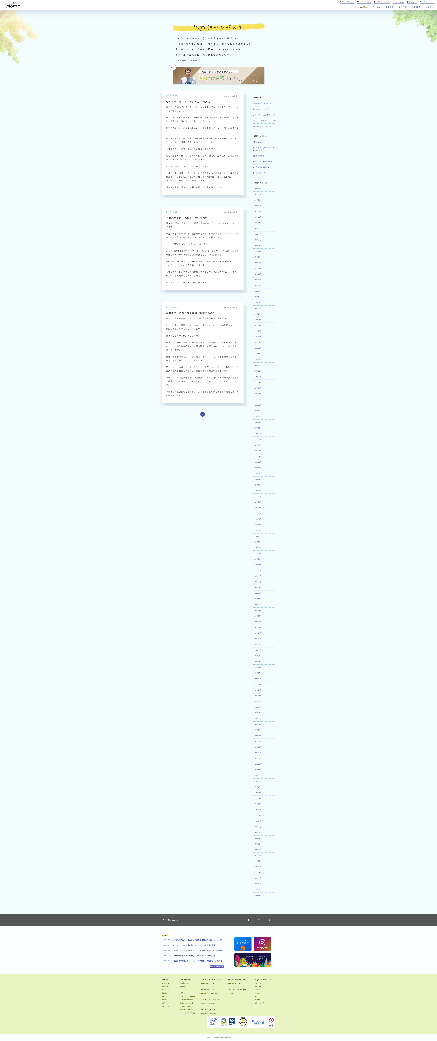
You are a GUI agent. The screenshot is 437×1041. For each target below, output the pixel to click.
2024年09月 (257, 320)
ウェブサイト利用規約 (186, 1009)
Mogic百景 (258, 986)
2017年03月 (257, 815)
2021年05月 (257, 548)
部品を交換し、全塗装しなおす (264, 103)
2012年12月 (257, 878)
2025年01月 (257, 297)
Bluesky (257, 999)
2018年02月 (257, 770)
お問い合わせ (165, 1006)
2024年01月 (257, 365)
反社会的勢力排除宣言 (186, 999)
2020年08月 (257, 599)
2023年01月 (257, 434)
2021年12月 (257, 508)
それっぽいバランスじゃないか (264, 126)
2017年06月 (257, 810)
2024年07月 (257, 331)
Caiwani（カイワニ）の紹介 (209, 1013)
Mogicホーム (165, 983)
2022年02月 (257, 496)
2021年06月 (257, 542)
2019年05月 (257, 684)
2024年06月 (257, 337)
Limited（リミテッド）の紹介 (209, 993)
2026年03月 (257, 217)
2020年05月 (257, 616)
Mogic (13, 5)
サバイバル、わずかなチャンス (264, 115)
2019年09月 (257, 662)
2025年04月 (257, 280)
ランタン (230, 993)
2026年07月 (257, 194)
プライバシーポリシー (186, 1006)
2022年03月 (257, 491)
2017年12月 (257, 781)
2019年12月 (257, 644)
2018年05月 (257, 753)
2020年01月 (257, 639)
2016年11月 (257, 827)
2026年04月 (257, 211)
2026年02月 (257, 223)
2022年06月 (257, 473)
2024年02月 (257, 359)
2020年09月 (257, 593)
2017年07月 (257, 804)
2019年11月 (257, 650)
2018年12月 (257, 713)
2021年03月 (257, 559)
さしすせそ (258, 983)
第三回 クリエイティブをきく (263, 161)
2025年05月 (257, 274)
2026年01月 (257, 228)
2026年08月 (257, 189)
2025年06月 (257, 268)
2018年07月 (257, 741)
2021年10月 (257, 519)
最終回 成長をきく (259, 142)
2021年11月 (257, 513)
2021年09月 (257, 525)
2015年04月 (257, 850)
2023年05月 (257, 411)
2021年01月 (257, 570)
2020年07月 (257, 605)
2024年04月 (257, 348)
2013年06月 (257, 867)
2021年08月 (257, 530)
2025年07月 (257, 263)
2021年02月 (257, 565)
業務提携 (389, 7)
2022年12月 (257, 439)
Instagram (258, 993)
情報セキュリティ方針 (186, 1003)
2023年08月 (257, 394)
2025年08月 (257, 257)
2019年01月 (257, 707)
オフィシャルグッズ (260, 1003)
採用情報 (403, 7)
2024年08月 (257, 325)
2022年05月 (257, 479)
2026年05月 (257, 206)
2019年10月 (257, 656)
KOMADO (183, 986)
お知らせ (429, 7)
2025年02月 (257, 291)
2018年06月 (257, 747)
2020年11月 (257, 582)
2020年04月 (257, 622)
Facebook (258, 989)
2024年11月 (257, 308)
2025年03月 (257, 285)
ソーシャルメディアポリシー (188, 1013)
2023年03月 (257, 422)
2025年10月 (257, 246)
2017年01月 (257, 821)
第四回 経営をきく (259, 156)
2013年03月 (257, 872)
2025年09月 (257, 251)
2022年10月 (257, 451)
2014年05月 (257, 861)
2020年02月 (257, 633)
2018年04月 (257, 758)
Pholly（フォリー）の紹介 (208, 1003)
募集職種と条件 (184, 983)
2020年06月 (257, 610)
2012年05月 (257, 884)
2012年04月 (257, 889)
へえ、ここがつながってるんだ (264, 120)
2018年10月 (257, 724)
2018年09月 (257, 730)
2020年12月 (257, 576)
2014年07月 (257, 855)
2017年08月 (257, 798)
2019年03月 (257, 696)
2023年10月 (257, 382)
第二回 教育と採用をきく (262, 167)
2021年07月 (257, 536)
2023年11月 (257, 377)
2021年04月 (257, 553)
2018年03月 (257, 764)
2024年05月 (257, 342)
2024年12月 (257, 303)
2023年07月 (257, 399)
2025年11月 (257, 240)
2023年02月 (257, 428)
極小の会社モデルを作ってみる (264, 109)
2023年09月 (257, 388)
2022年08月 (257, 462)
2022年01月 (257, 502)
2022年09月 (257, 456)
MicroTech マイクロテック (236, 983)
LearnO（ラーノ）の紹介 (208, 983)
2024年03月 (257, 354)
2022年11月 (257, 445)
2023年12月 (257, 371)
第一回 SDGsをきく (260, 173)
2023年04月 (257, 416)
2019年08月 (257, 667)
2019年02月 (257, 701)
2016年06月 (257, 832)
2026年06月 (257, 200)
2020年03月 (257, 627)
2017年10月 (257, 787)
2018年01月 (257, 775)
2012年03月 (257, 895)
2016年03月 (257, 838)
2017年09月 (257, 793)
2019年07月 (257, 673)
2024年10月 (257, 314)
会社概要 (416, 7)
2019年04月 (257, 690)
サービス (376, 7)
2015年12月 (257, 844)
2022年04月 (257, 485)
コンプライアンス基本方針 (187, 996)
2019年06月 (257, 679)
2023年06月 (257, 405)
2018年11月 (257, 718)
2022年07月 (257, 468)
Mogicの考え (360, 7)
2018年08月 (257, 736)
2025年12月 (257, 234)
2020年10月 (257, 587)
